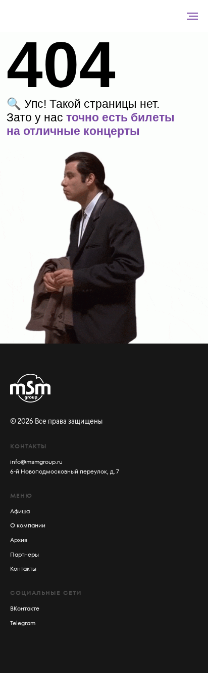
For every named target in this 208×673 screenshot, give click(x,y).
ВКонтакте (24, 608)
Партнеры (24, 554)
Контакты (23, 568)
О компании (27, 525)
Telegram (22, 623)
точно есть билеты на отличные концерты (91, 124)
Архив (18, 539)
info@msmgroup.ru (36, 461)
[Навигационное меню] (192, 16)
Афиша (20, 511)
